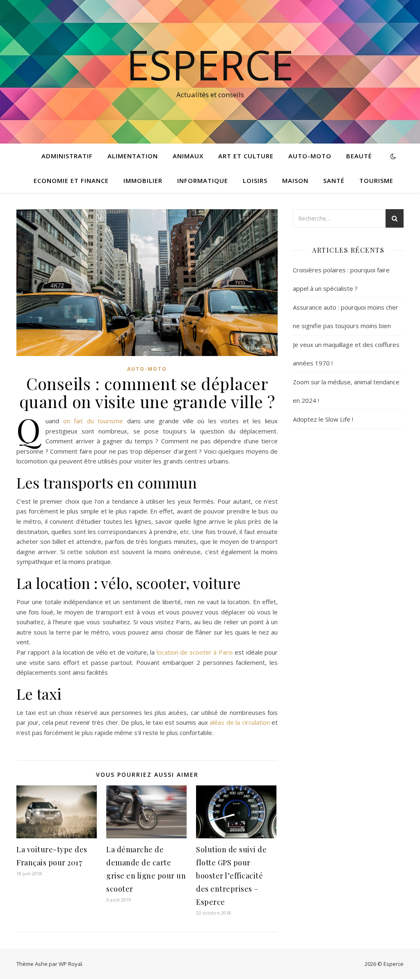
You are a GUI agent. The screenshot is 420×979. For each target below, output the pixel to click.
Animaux (188, 156)
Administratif (67, 156)
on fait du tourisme (93, 421)
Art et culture (246, 156)
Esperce (210, 64)
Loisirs (255, 180)
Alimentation (132, 156)
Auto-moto (309, 156)
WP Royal (70, 964)
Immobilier (142, 180)
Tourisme (376, 180)
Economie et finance (71, 180)
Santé (334, 180)
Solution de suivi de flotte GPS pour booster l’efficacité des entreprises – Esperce (231, 875)
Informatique (202, 180)
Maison (295, 180)
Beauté (359, 156)
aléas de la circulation (239, 722)
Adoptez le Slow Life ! (323, 419)
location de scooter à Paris (195, 652)
